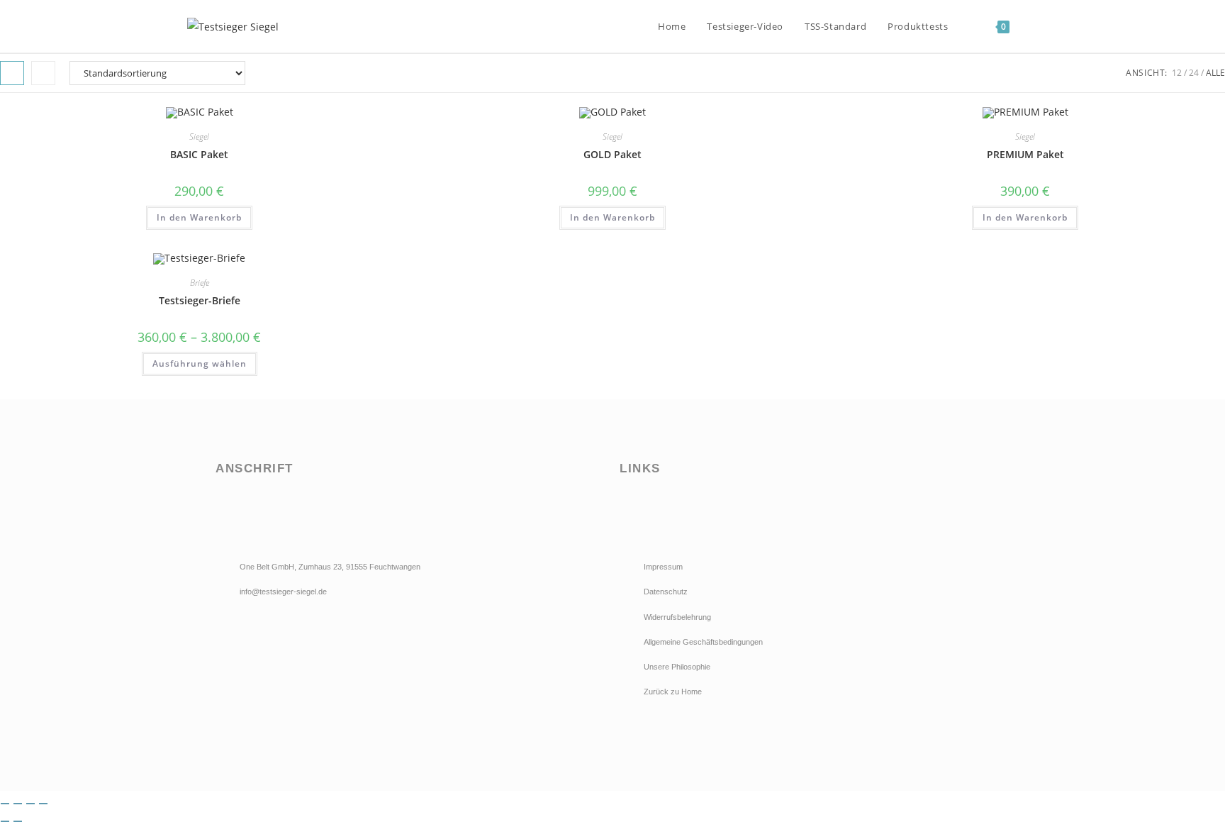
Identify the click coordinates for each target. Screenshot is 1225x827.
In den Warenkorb (199, 217)
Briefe (199, 283)
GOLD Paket (612, 154)
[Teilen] (30, 803)
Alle (1215, 73)
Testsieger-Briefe (199, 300)
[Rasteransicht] (12, 73)
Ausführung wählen (199, 363)
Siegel (199, 137)
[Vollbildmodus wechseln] (18, 803)
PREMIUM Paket (1025, 154)
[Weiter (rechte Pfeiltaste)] (18, 821)
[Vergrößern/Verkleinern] (5, 803)
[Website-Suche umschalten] (1034, 26)
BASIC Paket (199, 154)
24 (1194, 73)
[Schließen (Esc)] (43, 803)
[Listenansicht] (43, 73)
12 (1177, 73)
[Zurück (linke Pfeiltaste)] (5, 821)
